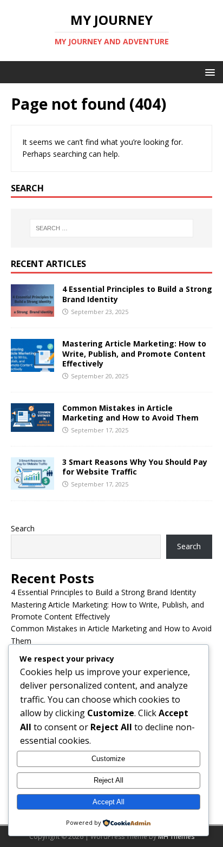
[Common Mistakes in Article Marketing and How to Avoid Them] (32, 426)
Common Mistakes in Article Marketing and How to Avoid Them (130, 413)
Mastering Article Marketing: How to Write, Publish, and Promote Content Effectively (134, 353)
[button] (208, 71)
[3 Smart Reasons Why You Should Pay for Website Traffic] (32, 483)
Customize (108, 759)
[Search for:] (111, 228)
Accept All (108, 802)
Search (23, 528)
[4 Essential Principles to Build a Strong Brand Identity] (32, 310)
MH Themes (176, 836)
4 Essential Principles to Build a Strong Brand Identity (137, 294)
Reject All (108, 780)
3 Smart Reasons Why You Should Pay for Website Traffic (134, 467)
